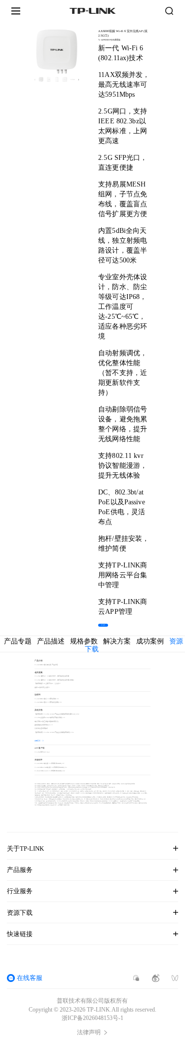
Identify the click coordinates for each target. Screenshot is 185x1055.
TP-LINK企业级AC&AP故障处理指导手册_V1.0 (50, 717)
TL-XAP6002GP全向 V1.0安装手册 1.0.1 (47, 699)
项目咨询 (103, 625)
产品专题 (18, 641)
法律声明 (89, 1032)
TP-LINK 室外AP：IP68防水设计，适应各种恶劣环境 (52, 676)
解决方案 (117, 641)
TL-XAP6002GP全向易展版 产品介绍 (46, 665)
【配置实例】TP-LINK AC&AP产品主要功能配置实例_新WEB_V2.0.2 (57, 714)
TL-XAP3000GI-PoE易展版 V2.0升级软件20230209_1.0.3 (51, 767)
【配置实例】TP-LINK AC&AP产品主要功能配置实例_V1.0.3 (54, 732)
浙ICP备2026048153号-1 (92, 1018)
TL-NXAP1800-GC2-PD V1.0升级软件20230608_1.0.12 (50, 771)
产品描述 (51, 641)
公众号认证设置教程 (41, 728)
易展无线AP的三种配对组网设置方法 (47, 721)
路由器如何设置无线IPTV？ (44, 725)
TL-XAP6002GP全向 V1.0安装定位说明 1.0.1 (48, 702)
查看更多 (37, 741)
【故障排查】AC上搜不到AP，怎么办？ (48, 683)
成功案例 (150, 641)
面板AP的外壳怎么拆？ (42, 687)
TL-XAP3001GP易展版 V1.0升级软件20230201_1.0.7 (49, 763)
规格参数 (84, 641)
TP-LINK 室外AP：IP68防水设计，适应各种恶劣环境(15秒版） (55, 680)
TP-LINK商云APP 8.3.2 (42, 752)
